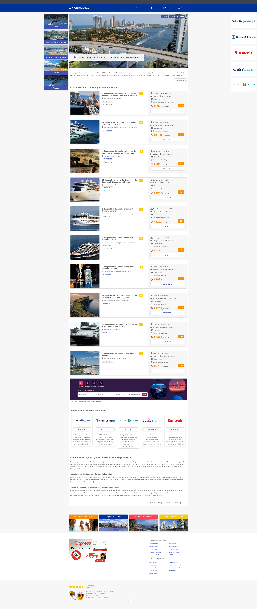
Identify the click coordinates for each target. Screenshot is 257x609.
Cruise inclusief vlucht (143, 517)
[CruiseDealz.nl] (77, 586)
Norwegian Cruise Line (175, 568)
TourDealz (106, 591)
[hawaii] (56, 65)
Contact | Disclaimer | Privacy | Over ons (97, 597)
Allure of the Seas (154, 543)
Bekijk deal (167, 111)
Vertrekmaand (169, 8)
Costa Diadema (153, 546)
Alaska (56, 27)
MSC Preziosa (173, 546)
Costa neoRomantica (155, 552)
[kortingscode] (88, 549)
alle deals (82, 429)
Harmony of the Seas (155, 555)
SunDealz (94, 591)
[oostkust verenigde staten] (56, 34)
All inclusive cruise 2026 (83, 517)
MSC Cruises (153, 570)
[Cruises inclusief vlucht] (143, 525)
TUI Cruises (172, 570)
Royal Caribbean (154, 565)
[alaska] (56, 19)
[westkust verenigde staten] (56, 50)
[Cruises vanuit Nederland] (174, 525)
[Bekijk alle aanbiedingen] (243, 21)
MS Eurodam (172, 543)
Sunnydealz (102, 593)
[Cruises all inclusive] (83, 525)
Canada (56, 88)
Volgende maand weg (113, 517)
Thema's (156, 8)
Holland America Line (175, 565)
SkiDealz (100, 591)
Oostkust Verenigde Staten (56, 42)
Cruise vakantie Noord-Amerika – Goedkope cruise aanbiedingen (107, 57)
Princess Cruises (173, 562)
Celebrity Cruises (154, 568)
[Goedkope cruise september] (113, 525)
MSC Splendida (173, 555)
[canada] (56, 80)
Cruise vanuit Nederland (174, 517)
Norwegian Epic (173, 549)
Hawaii (56, 73)
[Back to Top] (131, 601)
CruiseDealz (113, 591)
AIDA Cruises (153, 562)
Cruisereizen (143, 8)
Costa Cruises (153, 573)
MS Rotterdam (153, 549)
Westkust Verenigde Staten (56, 57)
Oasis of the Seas (174, 552)
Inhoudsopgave (181, 80)
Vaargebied (107, 101)
